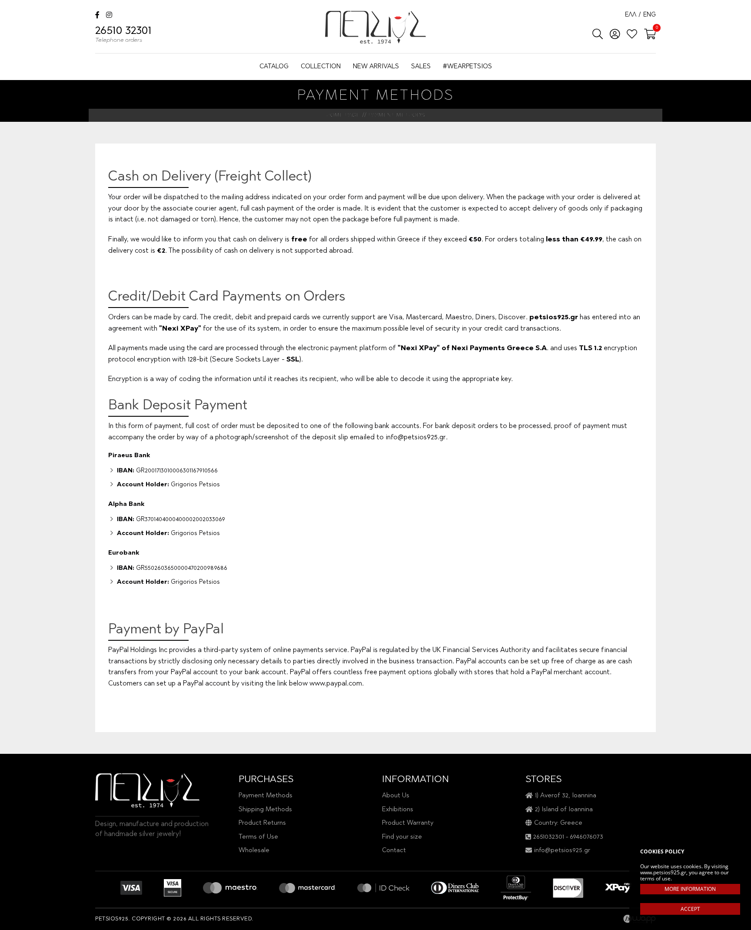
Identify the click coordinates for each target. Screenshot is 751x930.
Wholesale (254, 850)
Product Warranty (407, 823)
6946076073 (586, 837)
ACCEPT (690, 909)
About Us (395, 796)
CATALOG (274, 67)
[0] (647, 35)
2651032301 (548, 837)
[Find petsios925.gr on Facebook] (97, 16)
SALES (421, 67)
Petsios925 (375, 27)
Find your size (402, 837)
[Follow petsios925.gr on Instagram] (109, 16)
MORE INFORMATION (690, 889)
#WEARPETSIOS (467, 67)
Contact (394, 850)
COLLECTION (321, 67)
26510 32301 (123, 34)
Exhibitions (397, 809)
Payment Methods (265, 796)
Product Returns (262, 823)
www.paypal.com (335, 683)
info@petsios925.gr (415, 437)
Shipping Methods (265, 809)
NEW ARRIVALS (376, 67)
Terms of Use (258, 837)
